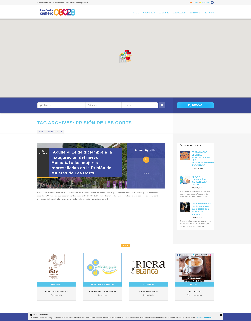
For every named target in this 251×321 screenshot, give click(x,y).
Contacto (195, 13)
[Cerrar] (221, 315)
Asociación (179, 13)
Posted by (146, 150)
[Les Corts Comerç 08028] (57, 12)
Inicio (136, 13)
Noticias (209, 13)
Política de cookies (205, 318)
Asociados (149, 13)
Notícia (146, 173)
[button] (128, 59)
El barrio (164, 13)
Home (41, 132)
